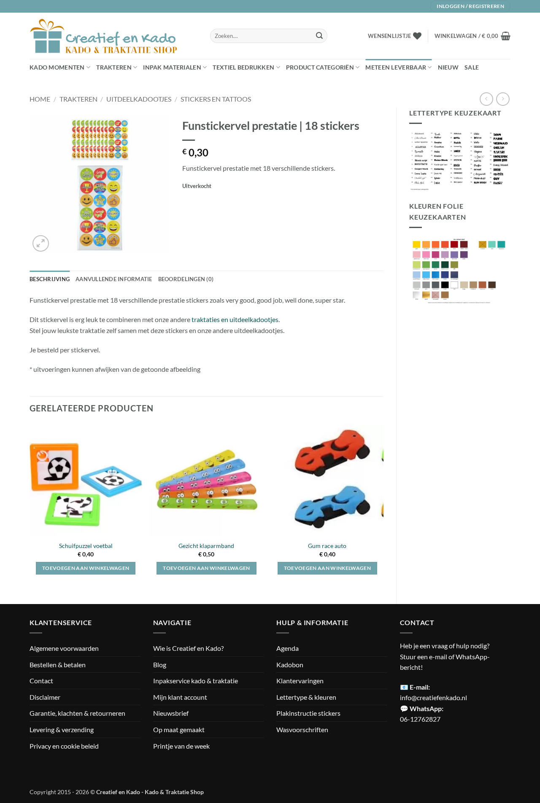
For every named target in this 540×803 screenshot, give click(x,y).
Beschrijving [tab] (50, 279)
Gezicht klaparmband (206, 545)
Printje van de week (181, 746)
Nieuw (448, 67)
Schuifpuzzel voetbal (86, 545)
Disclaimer (45, 697)
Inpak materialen (172, 67)
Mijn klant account (180, 697)
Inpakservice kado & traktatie (195, 681)
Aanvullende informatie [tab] (114, 279)
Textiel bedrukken (243, 67)
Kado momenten (57, 67)
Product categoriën (320, 67)
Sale (471, 67)
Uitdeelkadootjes (138, 99)
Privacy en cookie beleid (64, 746)
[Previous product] (502, 98)
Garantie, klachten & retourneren (77, 713)
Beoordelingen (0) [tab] (185, 279)
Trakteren (114, 67)
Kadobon (289, 665)
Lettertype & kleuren (306, 697)
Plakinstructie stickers (308, 713)
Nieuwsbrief (171, 713)
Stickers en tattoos (216, 99)
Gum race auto (327, 545)
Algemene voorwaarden (64, 648)
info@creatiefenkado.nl (433, 697)
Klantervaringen (300, 681)
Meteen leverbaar (395, 67)
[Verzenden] (319, 36)
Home (40, 99)
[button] (472, 36)
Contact (41, 681)
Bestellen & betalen (58, 665)
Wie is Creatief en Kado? (188, 648)
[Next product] (486, 98)
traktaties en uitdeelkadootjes (234, 319)
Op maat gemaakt (179, 729)
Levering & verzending (62, 729)
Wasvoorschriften (302, 729)
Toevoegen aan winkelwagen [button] (86, 568)
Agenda (287, 648)
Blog (159, 665)
